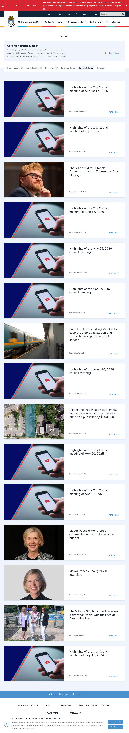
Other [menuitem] (100, 68)
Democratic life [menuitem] (86, 68)
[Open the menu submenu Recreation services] (86, 21)
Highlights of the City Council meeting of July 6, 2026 (89, 129)
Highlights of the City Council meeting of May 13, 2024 (89, 653)
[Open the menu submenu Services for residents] (64, 21)
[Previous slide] (7, 5)
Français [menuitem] (85, 14)
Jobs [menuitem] (69, 14)
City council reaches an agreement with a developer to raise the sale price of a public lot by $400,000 (93, 413)
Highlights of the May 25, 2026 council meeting (90, 250)
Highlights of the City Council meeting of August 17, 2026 (89, 89)
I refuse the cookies (115, 727)
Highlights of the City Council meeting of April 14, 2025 (89, 492)
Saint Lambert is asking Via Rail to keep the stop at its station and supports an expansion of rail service (93, 334)
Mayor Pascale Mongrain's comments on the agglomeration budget (91, 534)
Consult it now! (114, 53)
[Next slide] (22, 5)
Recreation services (76, 22)
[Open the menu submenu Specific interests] (122, 21)
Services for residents (53, 22)
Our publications (28, 705)
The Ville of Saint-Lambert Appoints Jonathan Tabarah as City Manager (93, 171)
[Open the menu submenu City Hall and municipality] (40, 21)
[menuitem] (76, 14)
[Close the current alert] (126, 5)
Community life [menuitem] (68, 68)
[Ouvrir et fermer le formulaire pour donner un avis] (80, 694)
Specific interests (113, 22)
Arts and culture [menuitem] (33, 68)
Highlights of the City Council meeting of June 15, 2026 (89, 209)
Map (48, 705)
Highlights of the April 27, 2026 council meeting (91, 290)
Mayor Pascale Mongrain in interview (88, 572)
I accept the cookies (115, 722)
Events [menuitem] (50, 14)
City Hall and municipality (28, 22)
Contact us (64, 705)
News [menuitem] (60, 14)
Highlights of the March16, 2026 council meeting (91, 371)
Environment (95, 22)
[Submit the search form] (123, 14)
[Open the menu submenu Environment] (102, 21)
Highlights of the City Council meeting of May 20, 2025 (89, 451)
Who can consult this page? (95, 705)
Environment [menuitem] (51, 68)
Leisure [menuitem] (18, 68)
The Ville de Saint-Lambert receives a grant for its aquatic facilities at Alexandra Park (93, 614)
